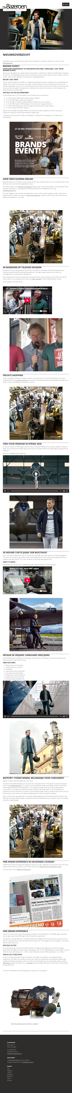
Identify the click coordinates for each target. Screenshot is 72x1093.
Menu (66, 4)
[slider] (34, 716)
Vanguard (38, 279)
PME (33, 279)
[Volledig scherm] (67, 491)
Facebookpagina (7, 63)
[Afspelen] (5, 491)
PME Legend (6, 963)
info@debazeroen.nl (9, 190)
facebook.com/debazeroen (14, 1053)
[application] (36, 474)
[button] (36, 473)
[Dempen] (64, 491)
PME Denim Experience (24, 869)
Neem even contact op (33, 195)
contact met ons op (22, 380)
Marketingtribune (16, 785)
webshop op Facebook (25, 187)
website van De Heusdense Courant (50, 866)
